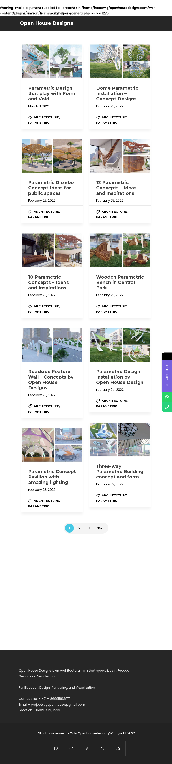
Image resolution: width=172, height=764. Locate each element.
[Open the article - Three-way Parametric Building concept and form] (119, 439)
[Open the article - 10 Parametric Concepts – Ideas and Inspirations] (52, 250)
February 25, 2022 (109, 106)
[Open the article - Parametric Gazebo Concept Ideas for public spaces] (52, 156)
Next (100, 528)
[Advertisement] (86, 589)
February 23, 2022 (109, 484)
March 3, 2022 (39, 106)
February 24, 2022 (110, 389)
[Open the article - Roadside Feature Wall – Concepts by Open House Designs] (52, 345)
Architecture (46, 117)
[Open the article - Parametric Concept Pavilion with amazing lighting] (52, 445)
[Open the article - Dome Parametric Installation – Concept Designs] (119, 61)
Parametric (38, 122)
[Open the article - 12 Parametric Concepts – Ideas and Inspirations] (119, 156)
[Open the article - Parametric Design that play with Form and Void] (52, 61)
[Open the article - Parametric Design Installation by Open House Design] (119, 345)
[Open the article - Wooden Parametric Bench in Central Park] (119, 250)
